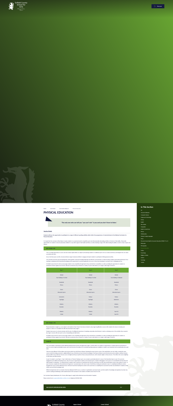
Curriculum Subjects (64, 208)
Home (45, 208)
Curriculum (52, 208)
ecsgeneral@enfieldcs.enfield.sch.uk (61, 378)
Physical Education (77, 208)
